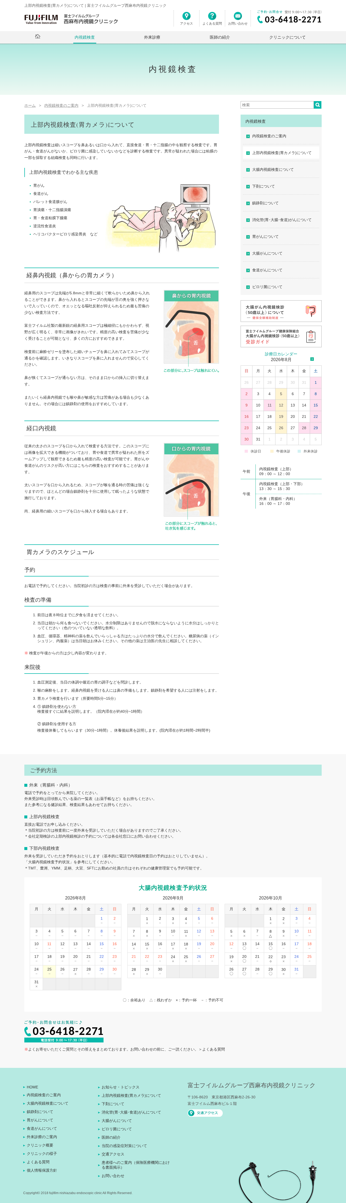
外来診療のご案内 (42, 1137)
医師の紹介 (220, 37)
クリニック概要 (40, 1145)
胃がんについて (265, 236)
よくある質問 (212, 23)
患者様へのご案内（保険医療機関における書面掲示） (136, 1164)
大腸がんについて (267, 253)
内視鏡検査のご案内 (269, 136)
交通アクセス (113, 1154)
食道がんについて (267, 270)
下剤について (263, 186)
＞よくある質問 (211, 1049)
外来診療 (152, 37)
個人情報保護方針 (42, 1170)
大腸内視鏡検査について (273, 169)
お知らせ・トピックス (120, 1087)
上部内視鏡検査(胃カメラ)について (282, 153)
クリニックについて (287, 37)
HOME (32, 1087)
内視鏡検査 (85, 37)
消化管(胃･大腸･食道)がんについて (282, 220)
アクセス (186, 23)
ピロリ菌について (267, 287)
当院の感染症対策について (124, 1146)
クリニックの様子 (42, 1153)
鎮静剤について (265, 203)
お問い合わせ (238, 23)
